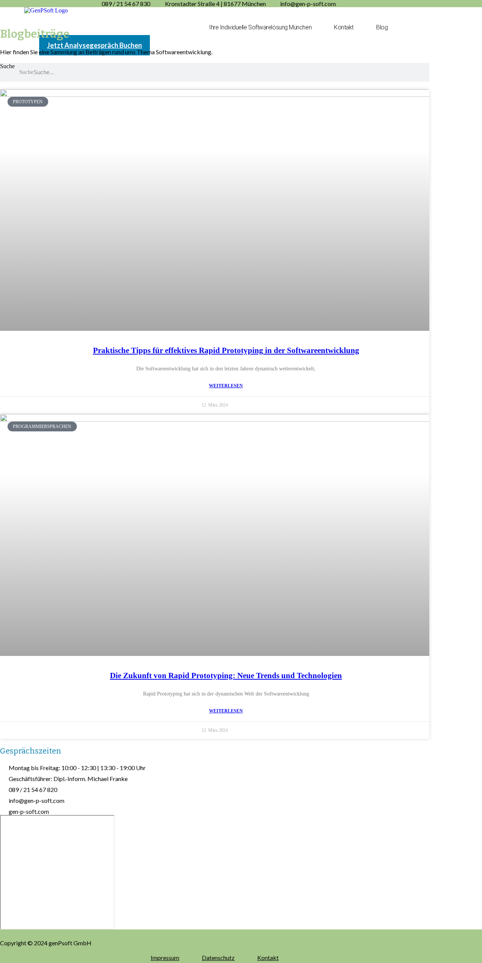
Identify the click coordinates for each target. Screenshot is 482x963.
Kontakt (344, 27)
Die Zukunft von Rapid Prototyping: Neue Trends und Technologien (226, 675)
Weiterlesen (226, 385)
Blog (381, 27)
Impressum (165, 957)
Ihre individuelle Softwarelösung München (260, 27)
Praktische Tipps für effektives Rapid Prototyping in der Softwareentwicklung (226, 350)
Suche (7, 66)
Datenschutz (218, 957)
